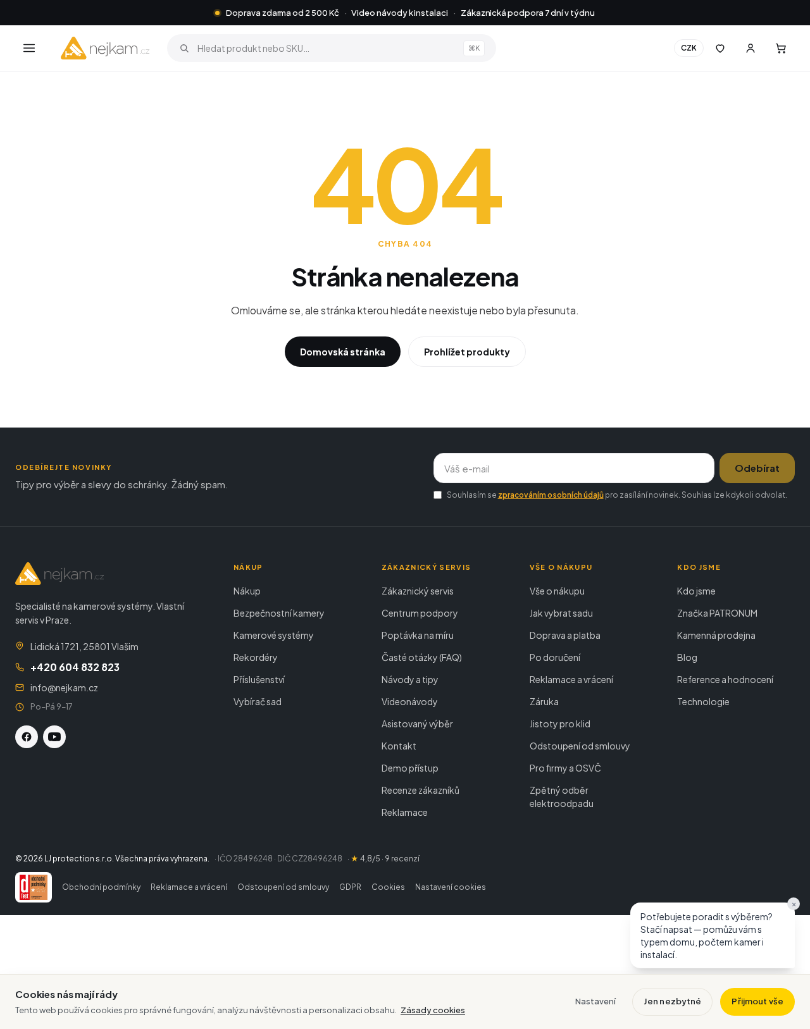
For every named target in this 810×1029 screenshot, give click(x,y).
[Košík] (781, 48)
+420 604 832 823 (75, 667)
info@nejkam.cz (64, 687)
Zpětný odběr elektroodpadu (562, 796)
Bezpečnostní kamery (279, 613)
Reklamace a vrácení (571, 679)
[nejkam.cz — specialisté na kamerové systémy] (105, 48)
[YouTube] (54, 736)
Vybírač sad (258, 701)
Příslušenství (259, 679)
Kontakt (399, 745)
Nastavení (595, 1001)
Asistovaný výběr (417, 723)
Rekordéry (256, 657)
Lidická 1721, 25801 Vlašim (84, 646)
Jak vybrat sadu (561, 613)
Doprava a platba (565, 635)
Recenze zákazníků (420, 790)
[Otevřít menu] (29, 48)
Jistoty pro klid (560, 723)
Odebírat (757, 468)
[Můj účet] (750, 48)
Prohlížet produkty (467, 351)
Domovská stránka (342, 351)
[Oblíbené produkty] (720, 48)
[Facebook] (26, 736)
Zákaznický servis (418, 590)
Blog (687, 657)
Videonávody (410, 701)
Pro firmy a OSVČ (565, 767)
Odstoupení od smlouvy (580, 745)
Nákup (247, 590)
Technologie (703, 701)
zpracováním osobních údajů (551, 495)
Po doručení (555, 657)
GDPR (350, 887)
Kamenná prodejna (716, 635)
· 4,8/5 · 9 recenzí (383, 858)
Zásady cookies (433, 1010)
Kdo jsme (696, 590)
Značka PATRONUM (717, 613)
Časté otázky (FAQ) (422, 657)
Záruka (544, 701)
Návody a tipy (410, 679)
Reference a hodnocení (725, 679)
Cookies (388, 887)
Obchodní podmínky (101, 887)
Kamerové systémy (274, 635)
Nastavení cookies (450, 887)
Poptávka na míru (418, 635)
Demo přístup (410, 767)
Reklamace (405, 812)
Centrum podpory (420, 613)
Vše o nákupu (557, 590)
